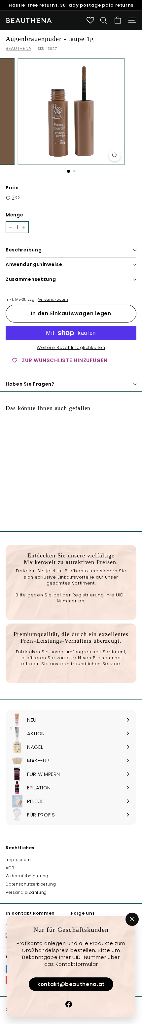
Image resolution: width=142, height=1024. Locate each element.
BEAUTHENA (18, 48)
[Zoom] (114, 155)
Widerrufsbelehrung (27, 876)
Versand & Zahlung (26, 892)
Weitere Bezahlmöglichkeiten (71, 348)
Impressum (18, 859)
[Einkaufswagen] (117, 20)
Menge (14, 215)
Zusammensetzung (31, 279)
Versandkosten (53, 299)
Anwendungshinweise (34, 264)
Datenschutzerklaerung (31, 884)
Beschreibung (24, 250)
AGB (10, 868)
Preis (12, 188)
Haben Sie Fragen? (30, 384)
